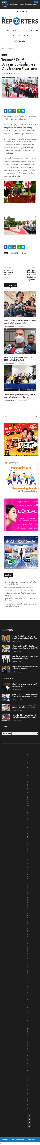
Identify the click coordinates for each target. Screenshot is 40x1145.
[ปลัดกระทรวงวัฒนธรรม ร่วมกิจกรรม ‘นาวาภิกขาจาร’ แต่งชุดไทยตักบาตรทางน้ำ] (6, 708)
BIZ (24, 31)
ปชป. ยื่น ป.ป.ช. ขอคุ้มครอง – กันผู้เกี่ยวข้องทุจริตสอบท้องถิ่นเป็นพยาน (20, 594)
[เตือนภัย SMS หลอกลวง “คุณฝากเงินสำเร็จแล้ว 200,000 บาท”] (6, 687)
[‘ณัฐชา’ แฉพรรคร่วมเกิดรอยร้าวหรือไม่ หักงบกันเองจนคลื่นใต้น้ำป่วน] (6, 670)
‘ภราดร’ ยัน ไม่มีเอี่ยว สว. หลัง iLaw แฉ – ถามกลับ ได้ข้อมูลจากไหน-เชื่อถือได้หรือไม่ (20, 583)
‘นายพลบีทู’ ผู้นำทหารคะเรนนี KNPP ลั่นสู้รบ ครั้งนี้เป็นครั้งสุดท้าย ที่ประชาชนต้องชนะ (24, 717)
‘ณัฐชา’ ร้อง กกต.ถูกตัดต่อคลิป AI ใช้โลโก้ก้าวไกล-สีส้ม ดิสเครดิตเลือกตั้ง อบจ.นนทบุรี (20, 605)
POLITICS (16, 31)
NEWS (31, 31)
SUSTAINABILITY (19, 41)
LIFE (19, 36)
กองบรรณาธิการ (7, 73)
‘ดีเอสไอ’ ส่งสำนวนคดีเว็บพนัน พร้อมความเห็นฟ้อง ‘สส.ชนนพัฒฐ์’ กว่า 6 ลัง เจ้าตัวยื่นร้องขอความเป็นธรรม (20, 589)
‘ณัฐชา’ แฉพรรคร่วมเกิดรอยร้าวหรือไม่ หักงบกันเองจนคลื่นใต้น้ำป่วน (19, 600)
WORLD (11, 36)
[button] (35, 2)
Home (8, 31)
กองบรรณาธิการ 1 (10, 326)
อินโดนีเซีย (23, 253)
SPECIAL (26, 36)
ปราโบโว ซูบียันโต (14, 253)
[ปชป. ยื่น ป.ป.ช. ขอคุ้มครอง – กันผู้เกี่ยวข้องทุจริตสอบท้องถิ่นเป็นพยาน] (6, 659)
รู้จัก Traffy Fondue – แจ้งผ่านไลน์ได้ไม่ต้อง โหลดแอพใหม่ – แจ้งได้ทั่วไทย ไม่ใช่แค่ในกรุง (25, 697)
